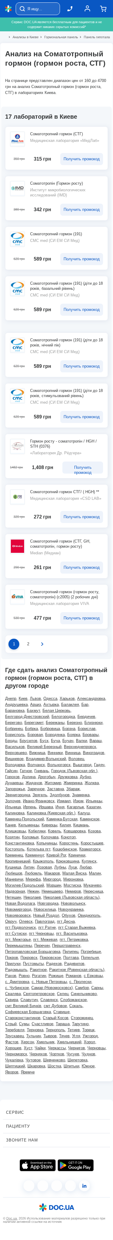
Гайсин (11, 771)
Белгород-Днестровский (27, 716)
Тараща (63, 1024)
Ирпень (29, 807)
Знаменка (80, 795)
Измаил (64, 801)
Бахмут (33, 710)
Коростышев (92, 843)
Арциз (35, 704)
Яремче (28, 1072)
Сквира (11, 999)
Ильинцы (94, 801)
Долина (29, 777)
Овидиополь (89, 915)
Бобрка (31, 728)
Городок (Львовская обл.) (74, 771)
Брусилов (28, 740)
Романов (73, 975)
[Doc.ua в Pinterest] (84, 1185)
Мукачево (92, 885)
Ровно (24, 975)
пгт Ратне (47, 927)
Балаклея (70, 704)
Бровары (91, 734)
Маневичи (14, 879)
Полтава (71, 957)
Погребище (91, 951)
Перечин (42, 945)
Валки (81, 740)
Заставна (55, 789)
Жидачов (34, 783)
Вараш (95, 740)
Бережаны (55, 722)
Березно (74, 722)
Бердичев (86, 716)
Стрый (11, 1024)
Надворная (15, 891)
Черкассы (57, 1048)
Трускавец (14, 1036)
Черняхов (38, 1054)
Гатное (26, 771)
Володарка (15, 764)
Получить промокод (82, 159)
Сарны (97, 987)
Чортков (56, 1054)
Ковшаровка (75, 831)
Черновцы (96, 1048)
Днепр (10, 698)
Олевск (26, 921)
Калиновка (14, 813)
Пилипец (70, 951)
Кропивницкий (17, 861)
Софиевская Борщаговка (28, 1012)
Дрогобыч (46, 777)
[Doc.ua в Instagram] (42, 1185)
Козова (94, 831)
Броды (11, 740)
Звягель (40, 795)
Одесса (50, 698)
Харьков (67, 698)
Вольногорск (59, 764)
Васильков (15, 746)
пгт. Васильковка (71, 933)
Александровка (91, 698)
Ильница (13, 807)
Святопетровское (39, 993)
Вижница (37, 752)
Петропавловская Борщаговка (32, 951)
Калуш (84, 813)
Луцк (72, 867)
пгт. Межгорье (18, 939)
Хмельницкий (69, 1042)
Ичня (59, 807)
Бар (84, 704)
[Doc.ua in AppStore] (38, 1165)
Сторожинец (82, 1018)
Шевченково (54, 1060)
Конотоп (68, 837)
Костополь (14, 849)
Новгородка (47, 903)
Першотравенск (66, 945)
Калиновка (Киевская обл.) (51, 813)
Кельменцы (28, 825)
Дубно (85, 777)
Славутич (29, 999)
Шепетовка (77, 1060)
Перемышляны (18, 945)
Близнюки (93, 722)
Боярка (73, 734)
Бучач (68, 740)
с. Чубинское (17, 987)
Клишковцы (15, 831)
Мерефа (33, 879)
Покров (11, 957)
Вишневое (14, 758)
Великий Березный (44, 746)
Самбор (82, 987)
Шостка (54, 1066)
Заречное (36, 789)
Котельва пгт (38, 849)
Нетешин (13, 897)
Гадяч (99, 764)
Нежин (33, 891)
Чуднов (88, 1054)
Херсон (27, 1042)
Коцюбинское (65, 849)
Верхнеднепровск (80, 746)
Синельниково (84, 993)
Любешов (13, 873)
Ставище (61, 1012)
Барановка (14, 710)
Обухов (68, 915)
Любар (86, 867)
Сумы (24, 1024)
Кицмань (81, 825)
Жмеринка (73, 783)
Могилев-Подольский (24, 885)
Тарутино (80, 1024)
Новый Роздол (46, 915)
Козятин (12, 837)
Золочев (12, 801)
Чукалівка (14, 1060)
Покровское (50, 957)
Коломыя (30, 837)
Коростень (68, 843)
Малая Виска (74, 873)
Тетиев (73, 1030)
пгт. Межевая (45, 939)
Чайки (40, 1048)
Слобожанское (73, 999)
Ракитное (38, 969)
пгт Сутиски (16, 933)
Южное (88, 1066)
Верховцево (16, 752)
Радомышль (16, 969)
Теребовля (14, 1030)
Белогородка (63, 716)
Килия (65, 825)
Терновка (35, 1030)
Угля (76, 1036)
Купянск (89, 861)
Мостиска (72, 885)
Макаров (52, 873)
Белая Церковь (56, 710)
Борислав (87, 728)
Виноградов (93, 752)
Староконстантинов (22, 1018)
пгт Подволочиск (20, 927)
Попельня (90, 957)
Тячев (64, 1036)
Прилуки (12, 963)
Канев (10, 825)
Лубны (60, 867)
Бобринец (14, 728)
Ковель (54, 831)
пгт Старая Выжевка (76, 927)
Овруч (11, 921)
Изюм (78, 801)
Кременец (14, 855)
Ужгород (90, 1036)
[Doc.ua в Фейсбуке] (29, 1185)
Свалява (13, 993)
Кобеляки (37, 831)
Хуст (28, 1048)
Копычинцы (46, 843)
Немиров (73, 891)
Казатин (93, 807)
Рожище (56, 975)
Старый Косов (55, 1018)
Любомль (33, 873)
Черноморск (16, 1054)
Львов (35, 698)
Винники (55, 752)
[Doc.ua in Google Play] (76, 1165)
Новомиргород (18, 909)
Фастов (11, 1042)
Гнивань (41, 771)
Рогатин (39, 975)
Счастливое (42, 1024)
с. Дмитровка (17, 981)
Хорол (89, 1042)
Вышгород (82, 764)
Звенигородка (17, 795)
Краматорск (90, 849)
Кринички (76, 855)
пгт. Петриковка (74, 939)
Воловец (76, 758)
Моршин (53, 885)
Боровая (35, 734)
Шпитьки (71, 1066)
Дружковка (67, 777)
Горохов (12, 777)
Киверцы (49, 825)
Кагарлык (75, 807)
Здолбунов (60, 795)
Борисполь (15, 734)
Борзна (68, 728)
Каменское (89, 819)
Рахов (10, 975)
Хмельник (45, 1042)
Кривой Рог (56, 855)
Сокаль (76, 1006)
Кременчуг (34, 855)
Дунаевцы (14, 783)
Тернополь (55, 1030)
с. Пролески (80, 981)
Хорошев (13, 1048)
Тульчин (33, 1036)
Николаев (32, 897)
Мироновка (73, 879)
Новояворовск (18, 915)
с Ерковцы (93, 975)
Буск (44, 740)
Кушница (13, 867)
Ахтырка (51, 704)
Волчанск (36, 764)
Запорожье (15, 789)
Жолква (92, 783)
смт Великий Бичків (23, 1006)
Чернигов (76, 1048)
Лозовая (44, 867)
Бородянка (55, 734)
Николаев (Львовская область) (71, 897)
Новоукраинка (70, 909)
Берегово (13, 722)
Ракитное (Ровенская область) (76, 969)
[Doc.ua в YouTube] (70, 1185)
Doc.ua (11, 1218)
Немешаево (52, 891)
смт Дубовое (55, 1006)
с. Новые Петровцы (49, 981)
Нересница (93, 891)
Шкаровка (36, 1066)
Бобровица (50, 728)
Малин (95, 873)
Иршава (46, 807)
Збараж (73, 789)
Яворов (11, 1072)
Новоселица (45, 909)
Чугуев (73, 1054)
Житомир (53, 783)
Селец (62, 993)
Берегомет (33, 722)
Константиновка (19, 843)
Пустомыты (33, 963)
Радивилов (74, 963)
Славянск (49, 999)
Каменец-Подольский (24, 819)
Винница (72, 752)
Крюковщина (67, 861)
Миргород (52, 879)
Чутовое (33, 1060)
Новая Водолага (20, 903)
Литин (29, 867)
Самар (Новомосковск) (52, 987)
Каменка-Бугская (61, 819)
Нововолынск (73, 903)
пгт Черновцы (41, 933)
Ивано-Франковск (39, 801)
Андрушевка (16, 704)
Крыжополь (43, 861)
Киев (23, 698)
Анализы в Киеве (23, 37)
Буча (55, 740)
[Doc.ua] (8, 8)
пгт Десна (66, 921)
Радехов (54, 963)
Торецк (88, 1030)
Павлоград (45, 921)
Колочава (49, 837)
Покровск (28, 957)
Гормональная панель (58, 37)
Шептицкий (15, 1066)
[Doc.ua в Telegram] (56, 1185)
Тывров (50, 1036)
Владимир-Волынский (46, 758)
